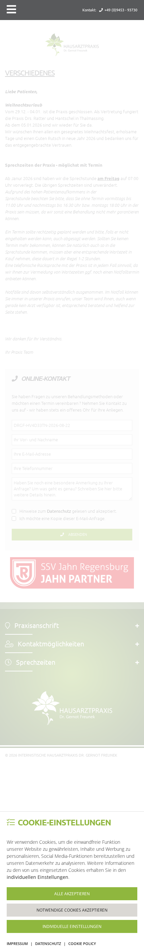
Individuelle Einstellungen (72, 926)
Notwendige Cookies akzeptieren (72, 910)
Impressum (17, 943)
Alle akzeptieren (72, 894)
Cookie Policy (82, 943)
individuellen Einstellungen (37, 877)
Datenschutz (48, 943)
